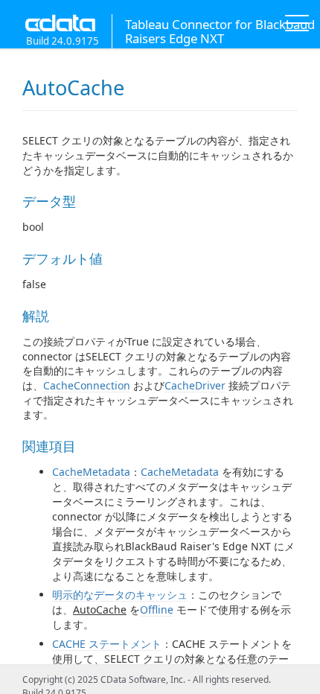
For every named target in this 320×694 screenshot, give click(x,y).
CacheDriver (194, 385)
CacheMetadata (91, 472)
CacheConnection (86, 385)
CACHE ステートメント (106, 644)
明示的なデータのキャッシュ (120, 595)
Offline (156, 609)
